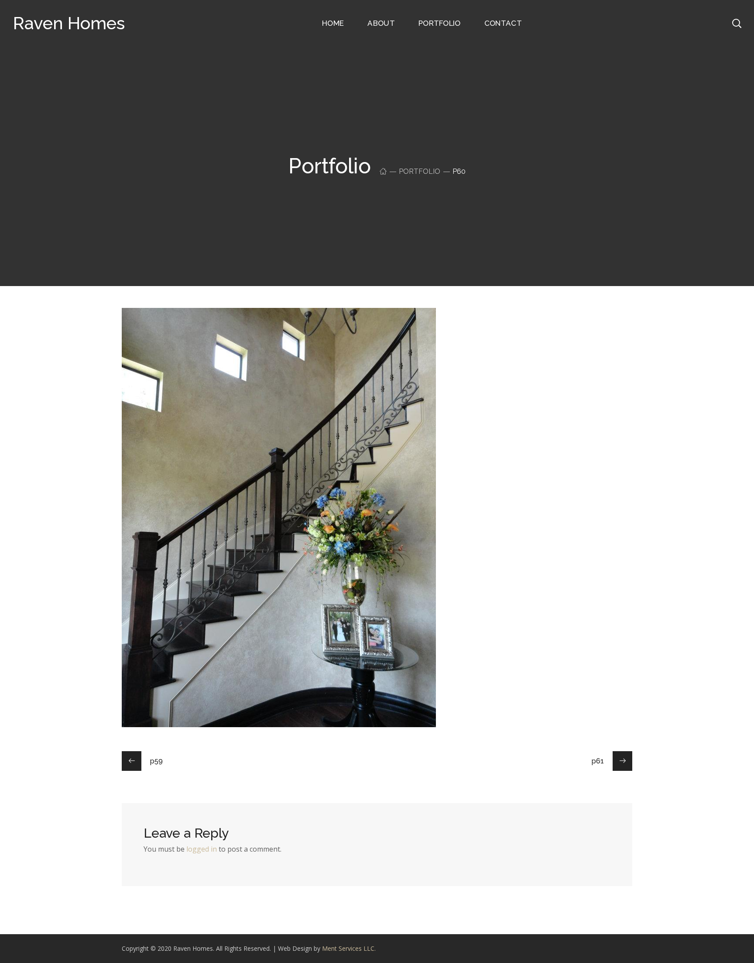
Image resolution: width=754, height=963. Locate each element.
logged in (201, 849)
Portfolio (419, 171)
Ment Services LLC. (349, 948)
